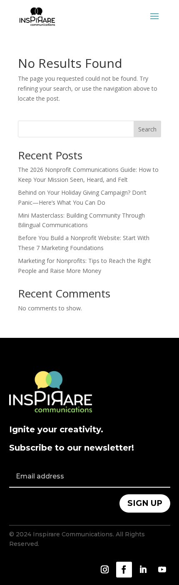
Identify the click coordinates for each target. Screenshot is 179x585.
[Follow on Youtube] (162, 570)
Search (147, 129)
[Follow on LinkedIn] (143, 570)
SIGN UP (144, 503)
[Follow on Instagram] (105, 570)
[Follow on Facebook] (124, 570)
